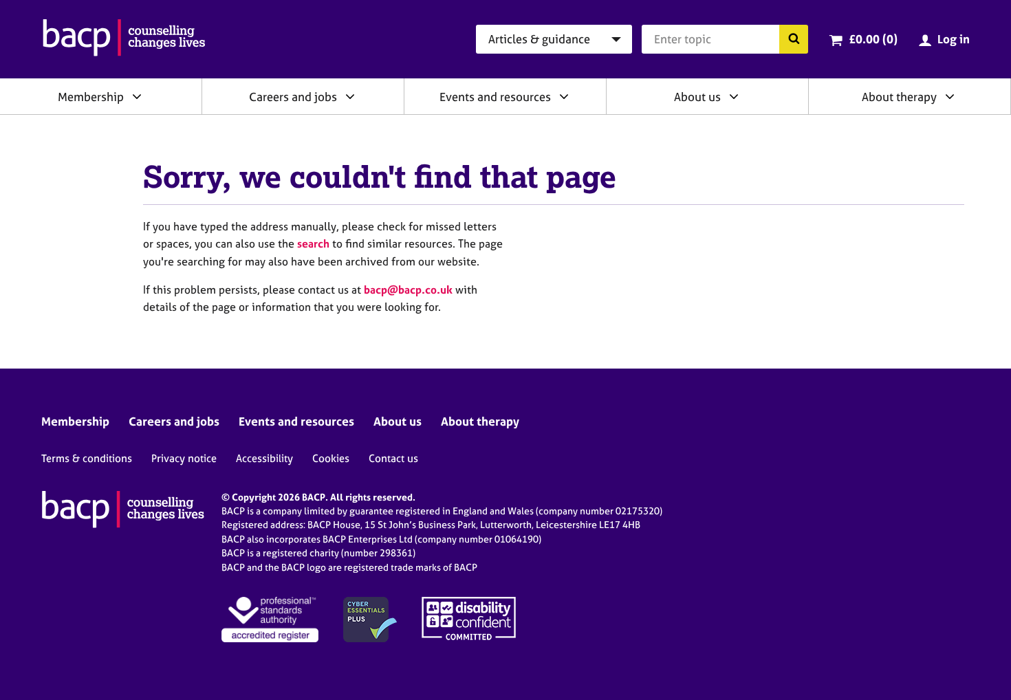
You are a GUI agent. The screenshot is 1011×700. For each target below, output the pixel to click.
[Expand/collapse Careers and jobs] (350, 96)
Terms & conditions (86, 458)
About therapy (899, 96)
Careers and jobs (293, 96)
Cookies (330, 458)
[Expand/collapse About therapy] (949, 96)
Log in (953, 39)
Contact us (393, 458)
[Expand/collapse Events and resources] (564, 96)
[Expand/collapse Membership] (136, 96)
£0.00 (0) (873, 39)
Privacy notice (184, 458)
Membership (91, 96)
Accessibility (264, 458)
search (313, 243)
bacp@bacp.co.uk (408, 289)
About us (697, 96)
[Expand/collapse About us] (733, 96)
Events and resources (495, 96)
